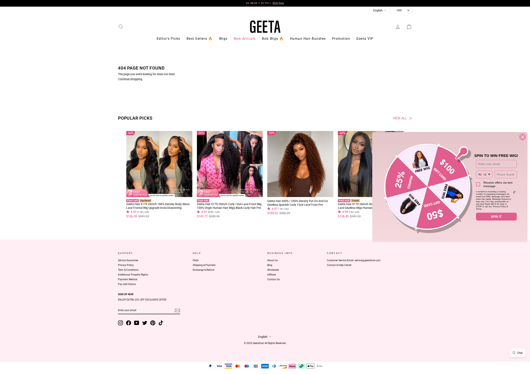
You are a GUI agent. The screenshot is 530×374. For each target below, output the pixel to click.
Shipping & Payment (204, 265)
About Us (272, 260)
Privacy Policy (126, 265)
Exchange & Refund (203, 269)
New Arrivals (245, 39)
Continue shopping (130, 79)
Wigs (223, 39)
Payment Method (127, 279)
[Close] (523, 137)
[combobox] (484, 174)
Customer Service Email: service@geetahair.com (354, 260)
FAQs (196, 260)
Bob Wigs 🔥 (273, 39)
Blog (269, 265)
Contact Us (273, 279)
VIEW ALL (400, 118)
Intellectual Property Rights (133, 274)
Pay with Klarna (127, 284)
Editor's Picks (168, 39)
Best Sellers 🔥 (200, 39)
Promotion (341, 39)
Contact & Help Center (339, 265)
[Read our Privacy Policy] (514, 192)
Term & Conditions (128, 269)
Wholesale (273, 269)
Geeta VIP (364, 39)
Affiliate (271, 274)
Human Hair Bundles (308, 39)
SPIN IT (496, 216)
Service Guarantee (128, 260)
